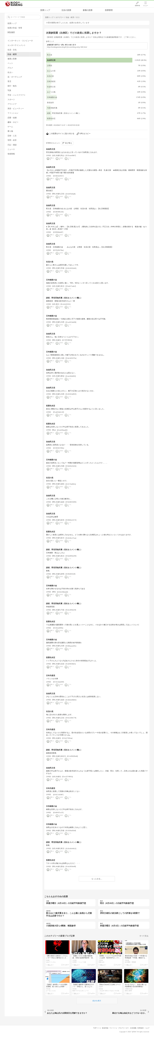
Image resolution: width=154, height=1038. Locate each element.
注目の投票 (66, 10)
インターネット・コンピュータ (20, 41)
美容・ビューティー (16, 108)
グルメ (10, 68)
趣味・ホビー (13, 122)
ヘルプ (147, 1028)
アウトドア (12, 104)
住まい (10, 72)
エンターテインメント (17, 45)
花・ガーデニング (15, 77)
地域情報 (11, 154)
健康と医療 (12, 59)
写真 (9, 90)
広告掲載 (133, 1028)
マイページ (113, 1028)
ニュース (11, 149)
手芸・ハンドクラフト (17, 95)
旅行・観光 (12, 86)
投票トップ (45, 10)
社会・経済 (12, 54)
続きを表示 (97, 1001)
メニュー (145, 5)
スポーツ (11, 99)
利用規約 (140, 1028)
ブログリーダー (123, 1028)
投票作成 (137, 5)
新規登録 (105, 1028)
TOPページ (97, 1028)
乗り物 (10, 131)
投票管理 (109, 10)
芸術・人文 (12, 136)
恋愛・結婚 (12, 118)
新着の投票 (87, 10)
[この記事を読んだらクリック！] (50, 964)
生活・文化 (12, 50)
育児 (9, 81)
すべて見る (143, 936)
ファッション (13, 113)
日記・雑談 (12, 145)
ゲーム (10, 127)
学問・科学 (12, 140)
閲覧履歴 (11, 32)
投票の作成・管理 (15, 28)
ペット (10, 63)
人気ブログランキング (13, 4)
